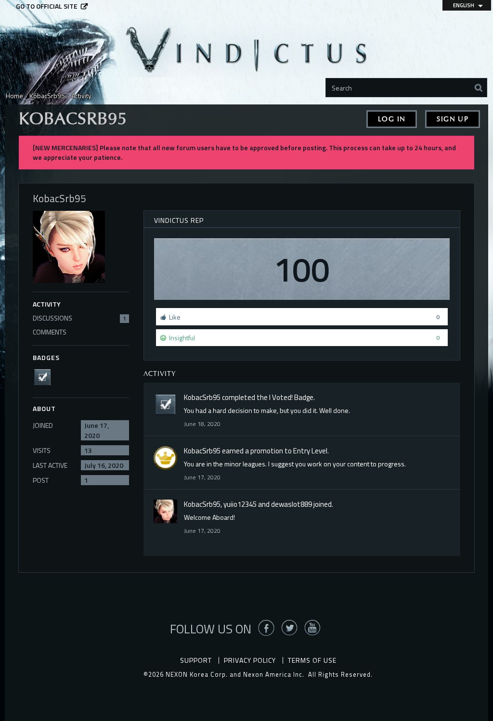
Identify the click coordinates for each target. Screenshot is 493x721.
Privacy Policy (250, 660)
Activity (47, 304)
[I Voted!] (45, 376)
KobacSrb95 (202, 397)
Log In (391, 119)
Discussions (79, 318)
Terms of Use (312, 660)
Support (196, 660)
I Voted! (281, 397)
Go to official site (47, 6)
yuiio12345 (240, 504)
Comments (49, 332)
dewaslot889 (291, 504)
